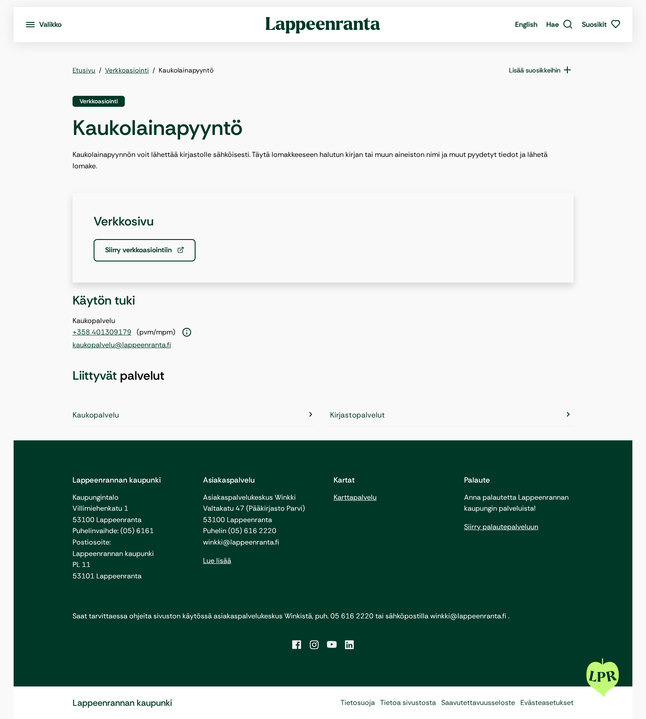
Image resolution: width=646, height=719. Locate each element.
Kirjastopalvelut (357, 415)
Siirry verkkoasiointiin (139, 249)
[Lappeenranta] (323, 25)
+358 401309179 (102, 332)
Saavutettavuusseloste (478, 702)
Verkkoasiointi (127, 70)
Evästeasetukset (546, 702)
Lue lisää (217, 560)
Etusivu (84, 70)
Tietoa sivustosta (408, 702)
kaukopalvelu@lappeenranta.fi (122, 344)
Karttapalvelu (355, 497)
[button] (559, 25)
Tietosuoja (358, 702)
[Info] (187, 332)
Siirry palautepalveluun (501, 526)
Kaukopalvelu (96, 415)
